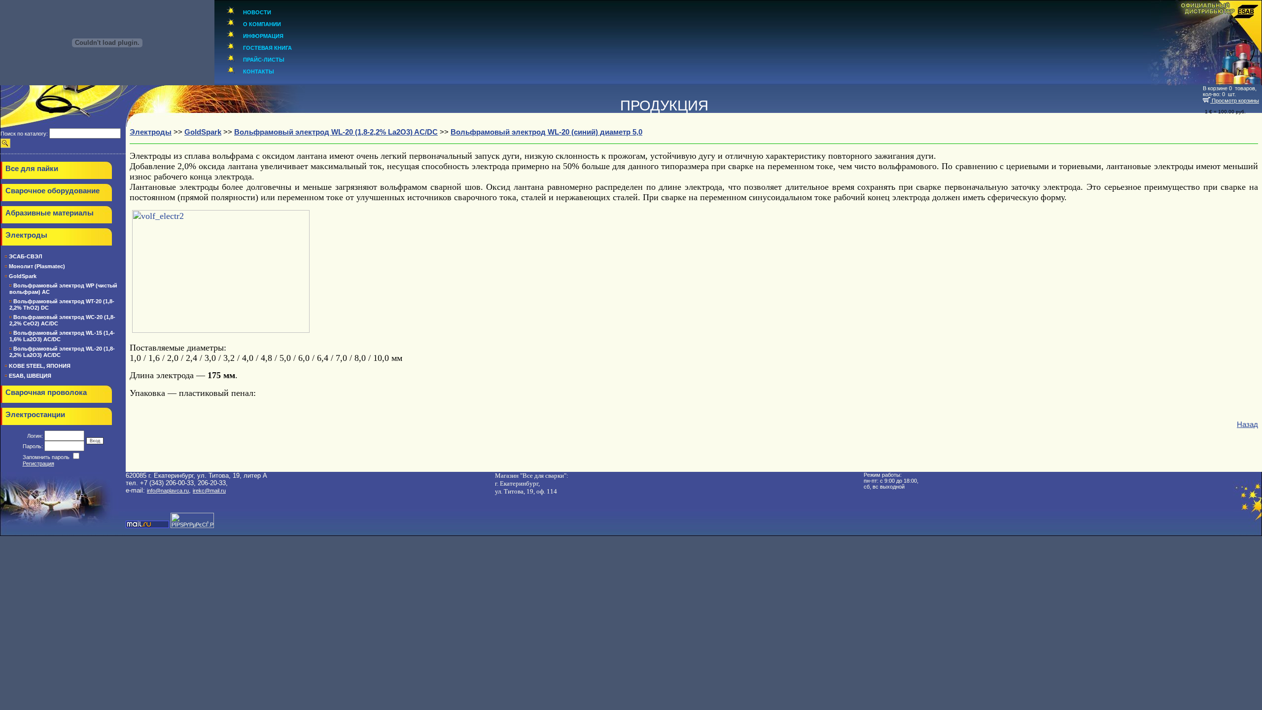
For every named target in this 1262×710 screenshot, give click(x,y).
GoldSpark (22, 276)
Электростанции (35, 415)
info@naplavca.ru (168, 491)
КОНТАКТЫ (258, 71)
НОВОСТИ (257, 12)
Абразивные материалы (49, 213)
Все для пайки (31, 169)
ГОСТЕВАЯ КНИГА (267, 48)
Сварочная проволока (46, 392)
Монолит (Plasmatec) (37, 266)
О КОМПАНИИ (262, 24)
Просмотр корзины (1234, 101)
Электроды (26, 235)
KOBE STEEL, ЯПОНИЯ (39, 366)
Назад (1247, 424)
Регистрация (38, 463)
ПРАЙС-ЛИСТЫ (263, 60)
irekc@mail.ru (209, 491)
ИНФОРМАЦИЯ (263, 36)
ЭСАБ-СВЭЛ (25, 256)
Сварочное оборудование (52, 191)
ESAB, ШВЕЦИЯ (30, 376)
